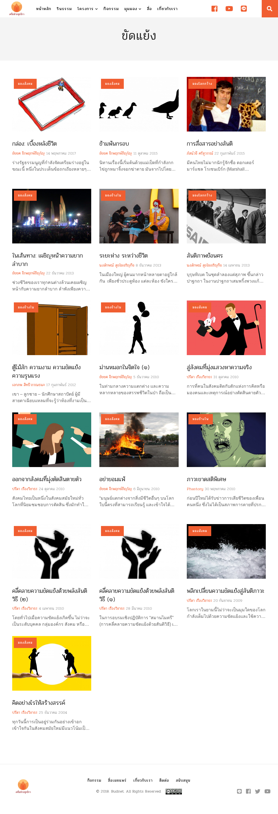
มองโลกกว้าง (202, 83)
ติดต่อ (164, 780)
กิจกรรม (111, 8)
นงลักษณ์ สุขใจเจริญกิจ (116, 265)
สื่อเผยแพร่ (117, 780)
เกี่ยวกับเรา (167, 8)
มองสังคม (25, 83)
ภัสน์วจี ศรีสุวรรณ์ (200, 153)
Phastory (195, 489)
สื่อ (149, 8)
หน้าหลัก (43, 8)
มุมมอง (131, 8)
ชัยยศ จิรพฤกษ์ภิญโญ (28, 153)
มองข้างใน (113, 195)
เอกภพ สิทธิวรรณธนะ (28, 385)
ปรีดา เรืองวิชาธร (199, 377)
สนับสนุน (183, 780)
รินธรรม (64, 8)
